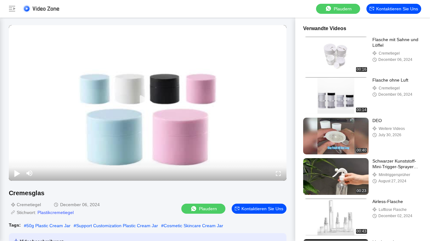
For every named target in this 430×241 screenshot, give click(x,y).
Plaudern (343, 8)
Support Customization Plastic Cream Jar (117, 225)
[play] (148, 103)
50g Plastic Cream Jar (48, 225)
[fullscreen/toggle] (278, 173)
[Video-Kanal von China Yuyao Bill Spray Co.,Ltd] (41, 9)
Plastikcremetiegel (55, 212)
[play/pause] (17, 173)
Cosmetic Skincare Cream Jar (193, 225)
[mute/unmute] (29, 173)
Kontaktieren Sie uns (397, 8)
